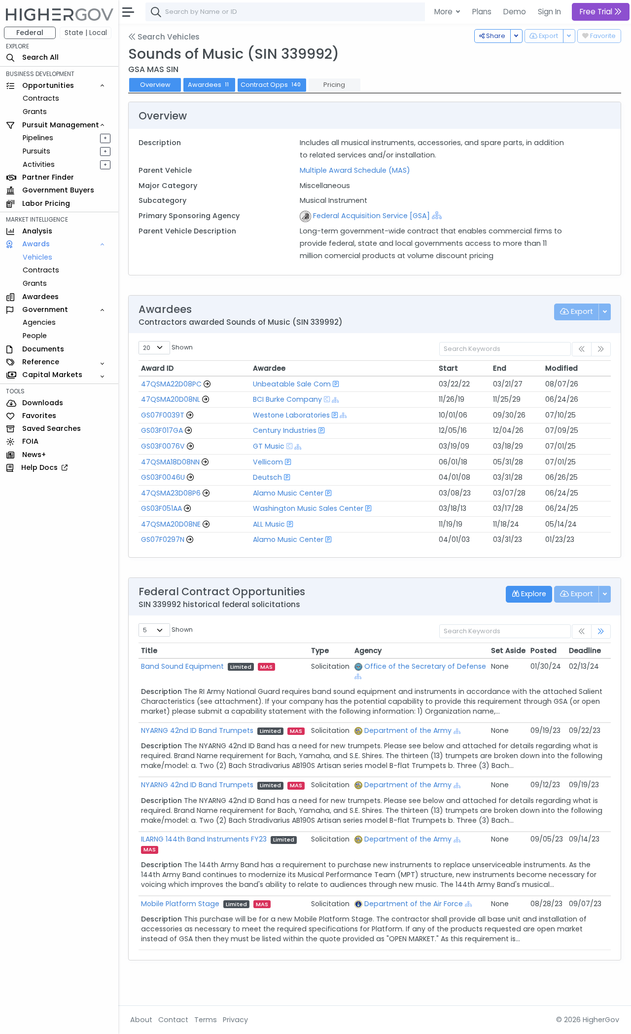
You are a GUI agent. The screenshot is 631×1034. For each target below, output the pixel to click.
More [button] (444, 11)
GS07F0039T (162, 415)
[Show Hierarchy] (437, 215)
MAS (266, 666)
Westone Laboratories (291, 415)
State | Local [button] (86, 33)
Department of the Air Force (413, 904)
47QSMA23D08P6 (171, 493)
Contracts (41, 98)
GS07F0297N (162, 539)
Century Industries (284, 430)
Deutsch (267, 477)
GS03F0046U (163, 477)
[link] (601, 631)
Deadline (585, 650)
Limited (240, 666)
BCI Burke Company (287, 399)
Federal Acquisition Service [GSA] (371, 216)
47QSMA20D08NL (170, 399)
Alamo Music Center (288, 493)
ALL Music (269, 524)
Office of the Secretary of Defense (425, 666)
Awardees (208, 84)
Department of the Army (408, 730)
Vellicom (268, 462)
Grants (35, 111)
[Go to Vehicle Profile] (207, 384)
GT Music (268, 446)
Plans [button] (481, 11)
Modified (561, 368)
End (499, 368)
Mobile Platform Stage (180, 904)
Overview (155, 84)
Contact (173, 1020)
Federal (29, 33)
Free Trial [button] (597, 11)
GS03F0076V (163, 446)
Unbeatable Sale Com (292, 384)
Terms (205, 1020)
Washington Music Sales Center (308, 508)
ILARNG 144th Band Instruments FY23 (204, 839)
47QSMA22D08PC (171, 384)
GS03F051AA (161, 508)
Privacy (235, 1020)
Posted (543, 650)
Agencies (39, 323)
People (35, 336)
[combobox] (293, 11)
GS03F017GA (162, 430)
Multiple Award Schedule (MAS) (355, 170)
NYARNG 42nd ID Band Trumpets (197, 730)
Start (448, 368)
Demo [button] (514, 11)
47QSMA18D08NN (170, 462)
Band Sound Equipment (182, 666)
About (141, 1020)
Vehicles (37, 257)
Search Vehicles (168, 37)
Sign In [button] (549, 11)
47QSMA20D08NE (171, 524)
